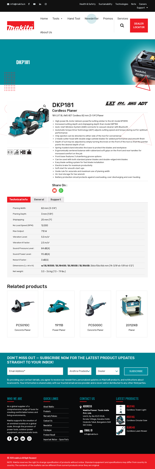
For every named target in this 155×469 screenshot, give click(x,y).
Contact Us (47, 420)
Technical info (18, 199)
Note (133, 4)
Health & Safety (88, 4)
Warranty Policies (50, 415)
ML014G (131, 406)
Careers (143, 4)
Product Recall (49, 434)
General (39, 199)
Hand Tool (73, 18)
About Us (46, 32)
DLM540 (131, 427)
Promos (108, 18)
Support (141, 8)
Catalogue (47, 430)
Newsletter (92, 18)
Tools (55, 18)
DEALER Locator (139, 25)
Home (44, 18)
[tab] (18, 199)
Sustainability (105, 4)
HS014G (131, 417)
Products (47, 411)
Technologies (121, 4)
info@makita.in (17, 4)
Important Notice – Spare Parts (56, 439)
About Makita (48, 406)
